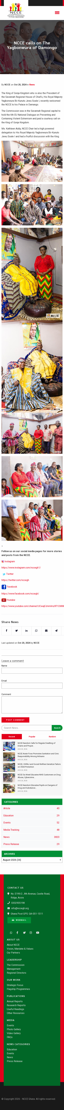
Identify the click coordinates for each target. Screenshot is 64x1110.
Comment (6, 694)
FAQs (10, 1037)
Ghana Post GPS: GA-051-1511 (27, 913)
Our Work (13, 980)
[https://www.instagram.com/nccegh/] (30, 932)
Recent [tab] (12, 737)
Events (10, 1025)
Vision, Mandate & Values (20, 949)
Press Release (14, 1061)
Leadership (14, 959)
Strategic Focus (15, 985)
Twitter (10, 574)
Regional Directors (16, 973)
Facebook (12, 586)
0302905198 (18, 902)
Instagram (9, 561)
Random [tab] (52, 737)
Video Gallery (14, 1033)
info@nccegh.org (20, 908)
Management (13, 969)
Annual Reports (15, 1001)
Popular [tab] (32, 737)
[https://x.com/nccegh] (23, 932)
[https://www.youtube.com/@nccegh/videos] (36, 932)
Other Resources (15, 1013)
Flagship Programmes (18, 989)
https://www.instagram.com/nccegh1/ (21, 567)
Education (12, 1049)
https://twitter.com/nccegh (15, 580)
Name (4, 666)
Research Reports (16, 1005)
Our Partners (13, 953)
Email (4, 681)
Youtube (11, 600)
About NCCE (13, 945)
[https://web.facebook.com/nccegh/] (17, 932)
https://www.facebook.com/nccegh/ (20, 593)
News (32, 84)
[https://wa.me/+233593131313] (10, 932)
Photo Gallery (14, 1029)
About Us (13, 939)
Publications (16, 996)
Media (10, 1020)
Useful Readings (15, 1009)
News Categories (18, 1044)
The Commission (15, 965)
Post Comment (15, 720)
